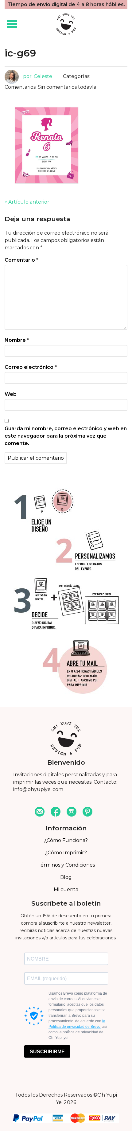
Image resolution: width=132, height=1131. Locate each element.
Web (11, 394)
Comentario (21, 260)
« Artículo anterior (27, 202)
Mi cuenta (66, 889)
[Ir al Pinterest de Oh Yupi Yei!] (87, 812)
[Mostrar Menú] (12, 24)
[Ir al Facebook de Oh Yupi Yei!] (55, 812)
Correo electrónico (31, 367)
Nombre (17, 340)
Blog (66, 877)
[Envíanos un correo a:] (40, 812)
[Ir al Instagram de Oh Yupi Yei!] (71, 812)
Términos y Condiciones (66, 865)
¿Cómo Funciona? (66, 840)
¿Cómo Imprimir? (66, 853)
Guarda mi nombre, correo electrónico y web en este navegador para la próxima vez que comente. (66, 436)
